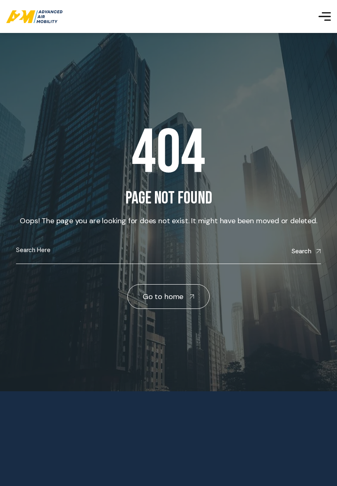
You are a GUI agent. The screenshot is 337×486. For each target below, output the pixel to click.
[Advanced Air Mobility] (34, 16)
